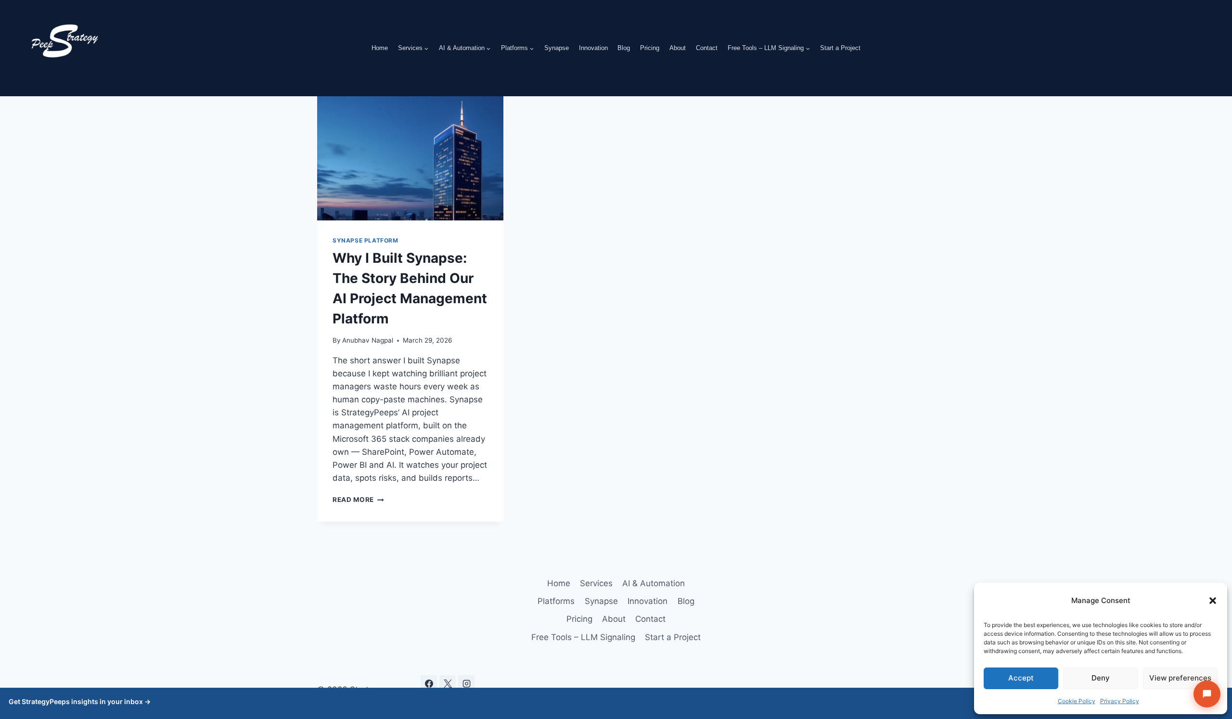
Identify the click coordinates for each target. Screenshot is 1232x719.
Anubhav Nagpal (367, 340)
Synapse (556, 47)
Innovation (593, 47)
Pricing (649, 47)
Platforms (556, 601)
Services (596, 583)
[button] (1213, 600)
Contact (707, 47)
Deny (1100, 677)
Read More (358, 499)
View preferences (1180, 677)
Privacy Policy (1119, 701)
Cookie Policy (1076, 701)
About (677, 47)
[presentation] (410, 158)
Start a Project (840, 47)
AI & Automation (653, 583)
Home (380, 47)
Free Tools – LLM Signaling (583, 637)
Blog (623, 47)
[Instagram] (466, 683)
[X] (447, 683)
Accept (1021, 677)
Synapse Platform (365, 240)
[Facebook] (429, 683)
